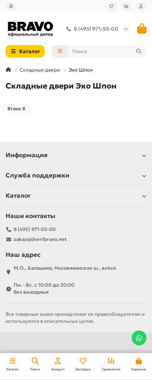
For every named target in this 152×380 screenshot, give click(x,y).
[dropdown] (11, 6)
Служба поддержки (37, 175)
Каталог (18, 196)
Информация (27, 155)
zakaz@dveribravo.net (40, 239)
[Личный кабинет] (140, 6)
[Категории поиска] (60, 51)
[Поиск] (138, 51)
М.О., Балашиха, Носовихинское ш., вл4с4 (65, 268)
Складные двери (40, 70)
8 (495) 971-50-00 (96, 28)
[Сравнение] (126, 6)
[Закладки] (111, 6)
